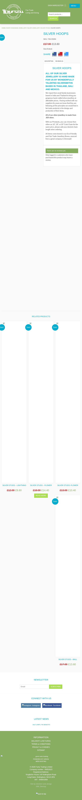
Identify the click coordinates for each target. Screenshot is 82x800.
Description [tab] (49, 61)
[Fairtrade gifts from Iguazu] (12, 11)
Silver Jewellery (33, 28)
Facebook (57, 705)
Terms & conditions (40, 744)
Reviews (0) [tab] (59, 61)
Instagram (36, 705)
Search (53, 18)
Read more (41, 495)
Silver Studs (45, 28)
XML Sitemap (41, 786)
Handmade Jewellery (18, 28)
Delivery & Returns (41, 741)
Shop (8, 28)
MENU (73, 6)
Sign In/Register (56, 5)
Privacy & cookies (41, 747)
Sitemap (41, 750)
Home (3, 28)
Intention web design (44, 784)
